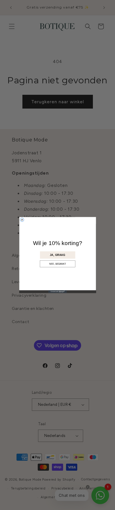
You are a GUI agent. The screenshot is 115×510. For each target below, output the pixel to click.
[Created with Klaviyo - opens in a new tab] (57, 291)
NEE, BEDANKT (57, 264)
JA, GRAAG (57, 255)
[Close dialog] (22, 220)
